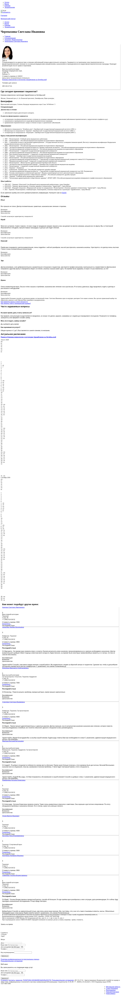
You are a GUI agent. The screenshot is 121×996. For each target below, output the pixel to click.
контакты (12, 980)
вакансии (19, 980)
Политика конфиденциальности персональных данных (20, 959)
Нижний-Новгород (112, 992)
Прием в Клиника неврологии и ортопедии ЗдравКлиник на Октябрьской (28, 337)
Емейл (64, 193)
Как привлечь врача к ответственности (14, 302)
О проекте (4, 980)
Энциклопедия (10, 7)
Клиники (7, 6)
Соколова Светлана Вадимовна (13, 702)
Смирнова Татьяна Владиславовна (14, 875)
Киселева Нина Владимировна (13, 836)
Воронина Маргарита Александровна (15, 668)
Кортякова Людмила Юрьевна (12, 855)
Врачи (7, 4)
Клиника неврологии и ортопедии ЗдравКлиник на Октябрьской (24, 79)
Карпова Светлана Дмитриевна (13, 607)
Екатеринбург (111, 990)
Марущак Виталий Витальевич (13, 741)
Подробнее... (6, 624)
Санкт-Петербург (112, 988)
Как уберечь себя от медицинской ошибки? (16, 303)
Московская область (113, 987)
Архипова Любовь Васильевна (13, 627)
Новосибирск (110, 993)
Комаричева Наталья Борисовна (13, 780)
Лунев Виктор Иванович (10, 816)
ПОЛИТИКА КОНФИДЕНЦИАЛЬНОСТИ (37, 980)
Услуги (7, 2)
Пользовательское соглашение (12, 961)
